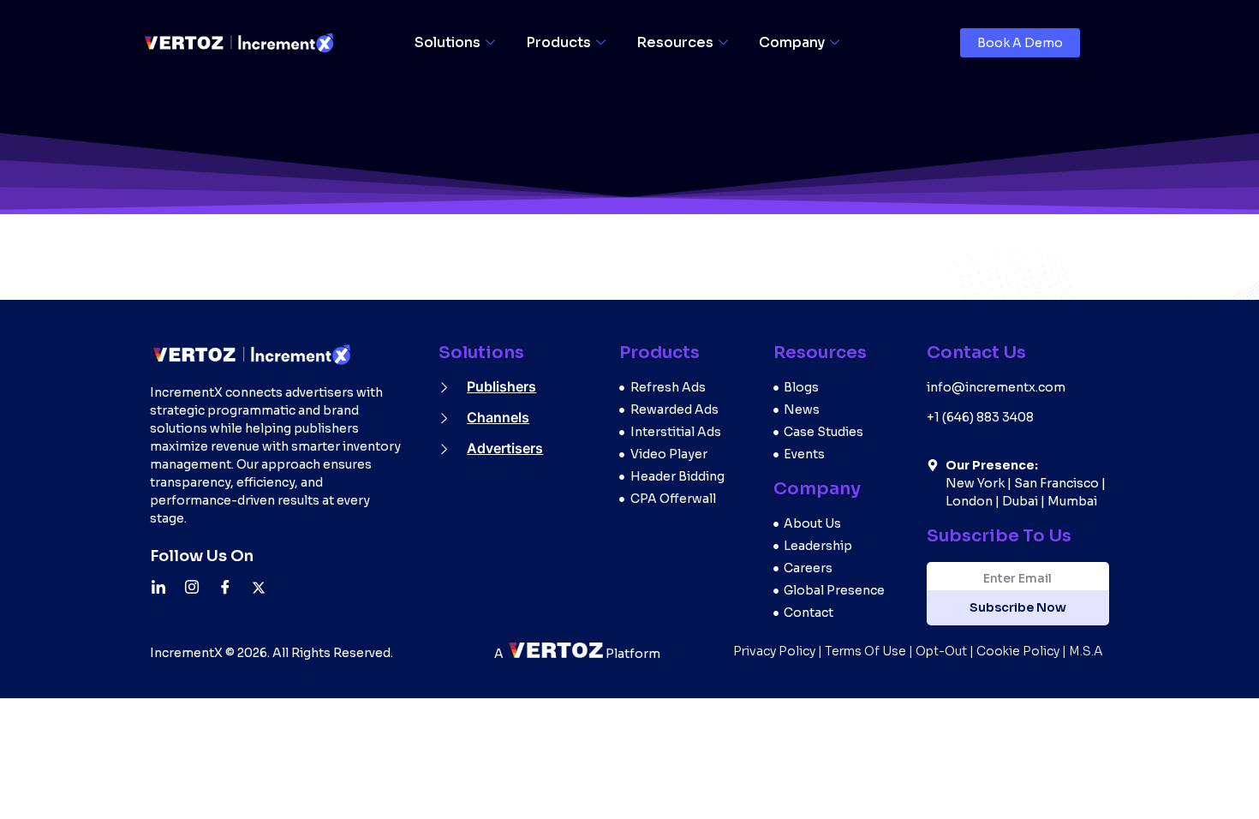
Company (792, 42)
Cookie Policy (1017, 651)
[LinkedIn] (164, 587)
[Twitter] (264, 587)
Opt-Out (941, 651)
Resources (674, 42)
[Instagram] (198, 587)
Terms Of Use (865, 651)
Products (558, 42)
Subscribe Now (1018, 607)
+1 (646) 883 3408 (980, 417)
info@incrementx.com (996, 387)
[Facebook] (231, 587)
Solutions (447, 42)
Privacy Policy (774, 651)
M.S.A (1085, 651)
